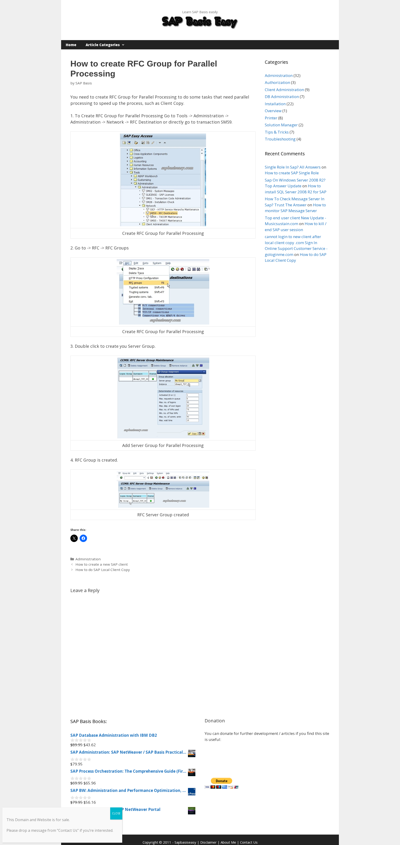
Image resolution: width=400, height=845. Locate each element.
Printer (271, 118)
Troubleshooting (280, 139)
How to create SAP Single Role (292, 172)
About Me (228, 842)
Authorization (277, 82)
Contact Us (249, 842)
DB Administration (282, 96)
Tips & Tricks (277, 132)
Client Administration (284, 89)
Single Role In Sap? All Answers (293, 167)
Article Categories (103, 44)
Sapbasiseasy (185, 842)
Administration (88, 559)
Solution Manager (281, 125)
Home (71, 44)
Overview (273, 110)
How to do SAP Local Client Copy (102, 569)
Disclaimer (208, 842)
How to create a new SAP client (101, 564)
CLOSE (116, 813)
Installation (275, 103)
